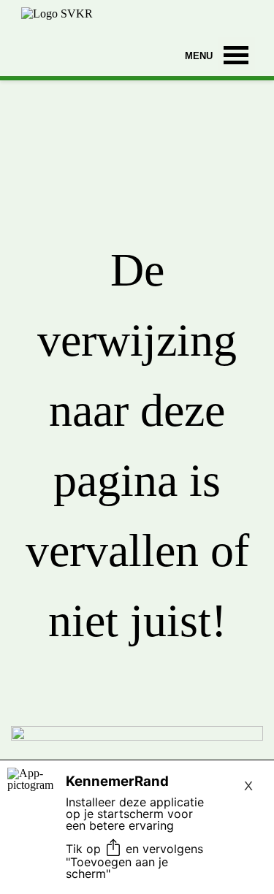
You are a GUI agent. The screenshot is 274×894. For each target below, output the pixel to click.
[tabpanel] (137, 487)
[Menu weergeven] (236, 55)
